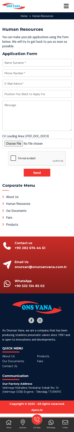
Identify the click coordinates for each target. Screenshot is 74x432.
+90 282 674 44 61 (30, 248)
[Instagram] (40, 320)
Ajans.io (37, 410)
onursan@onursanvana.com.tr (41, 267)
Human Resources (18, 203)
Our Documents (16, 210)
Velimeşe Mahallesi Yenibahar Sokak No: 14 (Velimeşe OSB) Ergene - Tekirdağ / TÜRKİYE (31, 389)
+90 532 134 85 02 (30, 286)
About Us (12, 196)
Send (37, 172)
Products (12, 224)
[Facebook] (31, 320)
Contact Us (9, 366)
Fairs (9, 217)
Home (24, 16)
